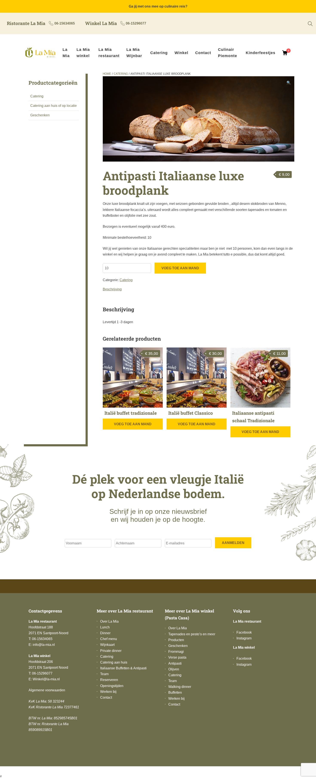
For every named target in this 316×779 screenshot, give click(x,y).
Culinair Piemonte (227, 52)
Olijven (173, 669)
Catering (159, 53)
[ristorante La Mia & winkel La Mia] (42, 53)
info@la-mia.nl (44, 645)
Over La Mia (109, 621)
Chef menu (108, 639)
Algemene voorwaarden (47, 690)
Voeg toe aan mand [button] (133, 424)
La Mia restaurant (109, 52)
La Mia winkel (83, 52)
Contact (203, 53)
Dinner (105, 633)
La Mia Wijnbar (134, 52)
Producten (176, 640)
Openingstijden (111, 686)
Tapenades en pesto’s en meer (191, 634)
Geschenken (40, 115)
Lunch (105, 627)
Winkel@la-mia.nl (46, 679)
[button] (289, 83)
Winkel (181, 53)
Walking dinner (179, 687)
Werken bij (108, 691)
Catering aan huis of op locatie (53, 106)
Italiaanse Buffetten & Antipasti (123, 668)
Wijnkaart (107, 645)
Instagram (244, 638)
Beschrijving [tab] (112, 289)
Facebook (244, 632)
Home (107, 73)
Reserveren (109, 680)
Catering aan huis (113, 662)
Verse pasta (177, 657)
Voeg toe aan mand (180, 268)
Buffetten (175, 692)
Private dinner (110, 651)
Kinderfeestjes (260, 53)
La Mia (66, 52)
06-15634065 (64, 23)
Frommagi (176, 651)
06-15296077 (136, 23)
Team (104, 674)
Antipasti (175, 663)
